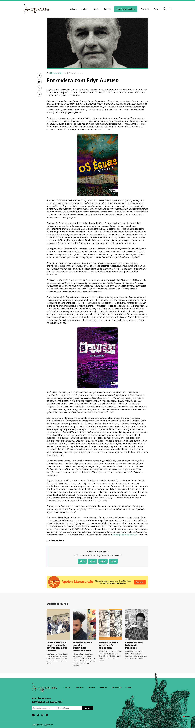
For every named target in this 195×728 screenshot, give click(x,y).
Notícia (96, 9)
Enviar (88, 708)
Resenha (107, 9)
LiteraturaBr (56, 73)
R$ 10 (82, 561)
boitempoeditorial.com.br (124, 534)
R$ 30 (103, 561)
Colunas (73, 9)
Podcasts (85, 9)
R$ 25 (92, 561)
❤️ (186, 716)
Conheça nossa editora (125, 9)
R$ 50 (113, 561)
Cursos (156, 9)
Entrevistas (145, 9)
